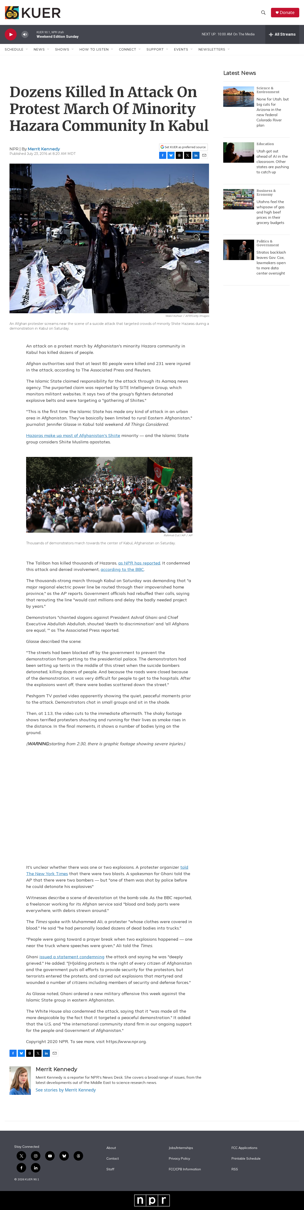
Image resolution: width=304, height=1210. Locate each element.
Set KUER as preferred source (185, 147)
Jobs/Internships (181, 1148)
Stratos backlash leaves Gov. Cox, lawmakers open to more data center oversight (271, 262)
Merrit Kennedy (44, 149)
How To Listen (94, 49)
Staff (110, 1169)
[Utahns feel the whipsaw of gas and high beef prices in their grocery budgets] (238, 199)
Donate (287, 12)
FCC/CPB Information (185, 1169)
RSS (235, 1169)
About (111, 1148)
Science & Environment (268, 90)
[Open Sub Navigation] (27, 49)
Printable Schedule (246, 1159)
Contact (112, 1159)
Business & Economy (266, 193)
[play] (10, 34)
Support (155, 49)
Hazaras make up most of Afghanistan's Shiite (73, 435)
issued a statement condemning (71, 956)
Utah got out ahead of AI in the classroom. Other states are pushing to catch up (272, 161)
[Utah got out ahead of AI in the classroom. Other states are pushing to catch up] (238, 152)
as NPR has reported (139, 563)
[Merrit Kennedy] (20, 1080)
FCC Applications (244, 1148)
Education (265, 144)
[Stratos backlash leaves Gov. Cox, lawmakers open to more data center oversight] (238, 250)
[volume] (25, 34)
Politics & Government (267, 243)
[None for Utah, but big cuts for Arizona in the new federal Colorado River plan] (238, 96)
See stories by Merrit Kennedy (66, 1090)
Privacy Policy (179, 1159)
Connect (127, 49)
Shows (62, 49)
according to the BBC (122, 569)
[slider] (32, 34)
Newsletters (212, 49)
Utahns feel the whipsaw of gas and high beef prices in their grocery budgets (270, 212)
